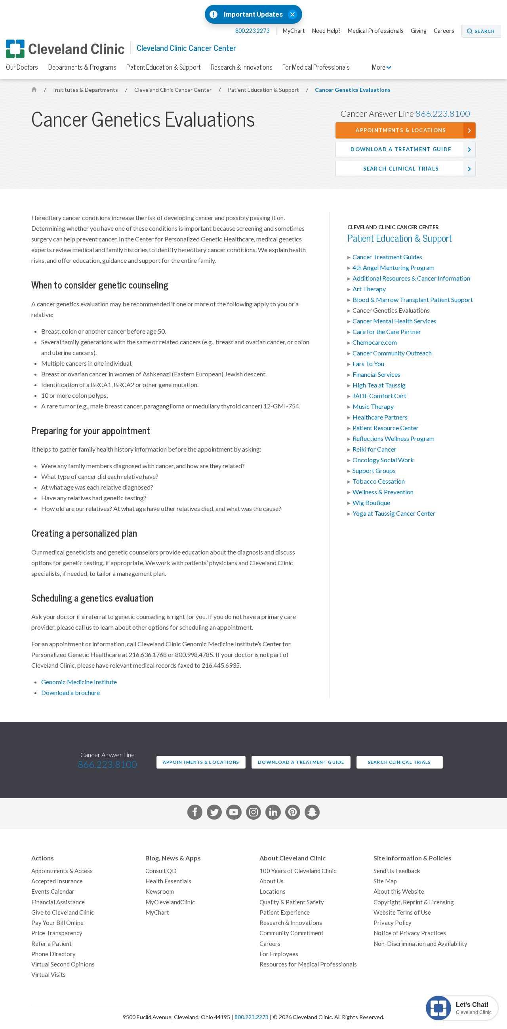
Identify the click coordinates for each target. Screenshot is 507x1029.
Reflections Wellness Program (394, 438)
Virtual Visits (48, 974)
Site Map (385, 881)
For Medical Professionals (316, 67)
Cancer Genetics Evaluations (353, 89)
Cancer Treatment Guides (387, 257)
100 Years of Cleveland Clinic (297, 871)
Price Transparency (56, 933)
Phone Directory (53, 954)
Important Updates (253, 14)
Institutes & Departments (86, 89)
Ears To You (368, 364)
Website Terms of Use (402, 912)
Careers (444, 30)
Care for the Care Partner (387, 332)
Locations (272, 891)
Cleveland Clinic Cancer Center (186, 48)
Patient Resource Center (386, 428)
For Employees (278, 954)
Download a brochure (70, 693)
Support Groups (374, 471)
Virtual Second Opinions (63, 964)
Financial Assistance (58, 902)
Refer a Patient (51, 943)
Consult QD (161, 871)
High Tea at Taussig (379, 385)
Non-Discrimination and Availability (420, 943)
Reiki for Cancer (374, 449)
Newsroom (159, 891)
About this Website (399, 891)
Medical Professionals (376, 30)
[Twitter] (214, 814)
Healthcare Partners (380, 417)
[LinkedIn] (272, 814)
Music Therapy (373, 406)
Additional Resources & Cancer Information (411, 278)
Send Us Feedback (397, 871)
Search (485, 31)
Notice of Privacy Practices (410, 933)
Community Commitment (291, 933)
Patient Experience (284, 912)
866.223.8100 (443, 113)
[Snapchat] (312, 814)
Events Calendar (52, 891)
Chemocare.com (375, 342)
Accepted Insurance (57, 881)
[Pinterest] (292, 814)
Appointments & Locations (401, 130)
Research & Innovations (242, 67)
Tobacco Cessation (379, 481)
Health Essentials (168, 881)
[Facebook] (194, 814)
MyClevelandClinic (170, 902)
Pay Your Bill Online (57, 922)
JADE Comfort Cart (379, 396)
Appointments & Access (62, 871)
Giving (419, 30)
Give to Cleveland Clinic (62, 912)
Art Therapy (369, 289)
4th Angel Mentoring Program (394, 267)
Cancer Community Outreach (392, 353)
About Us (271, 881)
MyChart (294, 30)
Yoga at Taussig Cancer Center (394, 513)
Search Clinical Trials (401, 168)
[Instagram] (253, 814)
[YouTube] (233, 814)
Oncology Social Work (383, 460)
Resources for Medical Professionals (308, 964)
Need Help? (326, 30)
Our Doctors (22, 67)
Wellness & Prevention (383, 492)
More (379, 67)
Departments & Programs (82, 67)
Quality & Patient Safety (291, 902)
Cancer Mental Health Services (394, 321)
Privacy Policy (393, 922)
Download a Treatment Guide (401, 149)
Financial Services (376, 374)
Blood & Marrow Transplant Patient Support (413, 300)
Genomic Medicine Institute (79, 682)
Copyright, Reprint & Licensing (414, 902)
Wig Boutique (371, 503)
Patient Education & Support (163, 67)
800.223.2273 (253, 30)
